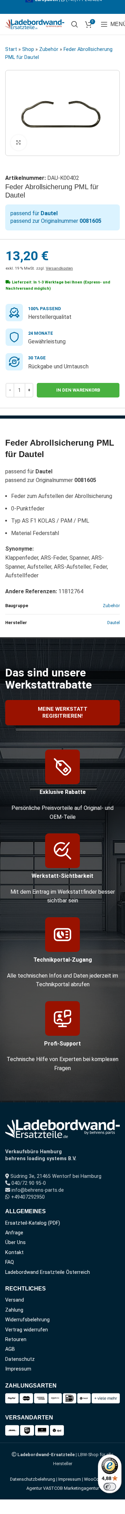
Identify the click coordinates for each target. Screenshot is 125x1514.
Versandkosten (59, 268)
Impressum (18, 1369)
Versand (14, 1300)
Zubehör (48, 49)
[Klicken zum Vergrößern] (18, 142)
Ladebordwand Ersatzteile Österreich (47, 1272)
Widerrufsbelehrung (27, 1320)
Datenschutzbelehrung (32, 1479)
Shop (28, 49)
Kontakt (14, 1252)
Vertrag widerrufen (26, 1330)
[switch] (109, 1486)
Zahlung (14, 1310)
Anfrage (14, 1233)
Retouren (15, 1339)
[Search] (75, 24)
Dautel (113, 622)
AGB (10, 1349)
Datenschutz (20, 1359)
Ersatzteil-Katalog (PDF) (32, 1223)
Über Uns (15, 1242)
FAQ (9, 1262)
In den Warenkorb (78, 390)
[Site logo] (34, 23)
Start (11, 49)
